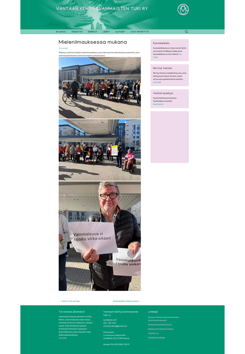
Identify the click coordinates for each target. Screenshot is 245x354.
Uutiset (120, 32)
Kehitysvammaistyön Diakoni (161, 329)
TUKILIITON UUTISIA (69, 301)
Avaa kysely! (158, 104)
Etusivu (61, 32)
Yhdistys (77, 32)
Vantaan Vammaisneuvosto (160, 324)
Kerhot (92, 32)
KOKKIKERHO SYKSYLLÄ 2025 (127, 301)
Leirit (106, 32)
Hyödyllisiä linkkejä (156, 337)
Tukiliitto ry (153, 333)
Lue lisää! (157, 82)
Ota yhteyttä (140, 32)
